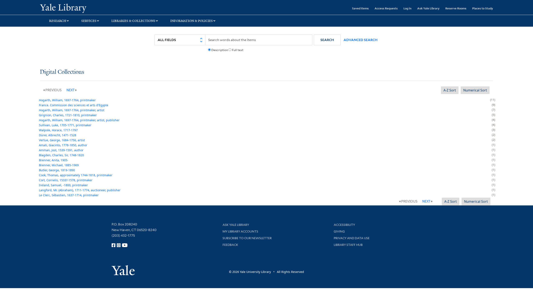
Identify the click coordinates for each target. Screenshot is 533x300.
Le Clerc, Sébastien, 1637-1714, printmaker (69, 195)
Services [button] (88, 21)
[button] (327, 40)
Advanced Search (360, 40)
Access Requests (386, 8)
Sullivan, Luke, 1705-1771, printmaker (65, 125)
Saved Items (360, 8)
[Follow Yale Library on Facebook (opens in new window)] (113, 245)
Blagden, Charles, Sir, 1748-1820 (61, 155)
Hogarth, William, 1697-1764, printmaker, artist (71, 110)
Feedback (230, 244)
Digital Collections (62, 72)
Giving (339, 231)
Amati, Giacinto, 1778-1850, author (63, 145)
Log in (407, 8)
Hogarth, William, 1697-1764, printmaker (67, 100)
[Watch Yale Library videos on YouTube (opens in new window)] (124, 245)
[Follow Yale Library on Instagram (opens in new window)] (119, 245)
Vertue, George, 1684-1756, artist (62, 140)
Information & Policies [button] (191, 21)
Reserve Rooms (455, 8)
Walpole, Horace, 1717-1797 (58, 130)
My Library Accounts (240, 231)
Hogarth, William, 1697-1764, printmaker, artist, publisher (79, 120)
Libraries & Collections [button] (133, 21)
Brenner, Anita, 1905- (53, 160)
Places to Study (482, 8)
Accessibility (344, 224)
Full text (237, 50)
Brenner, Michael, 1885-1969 (59, 165)
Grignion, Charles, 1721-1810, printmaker (68, 115)
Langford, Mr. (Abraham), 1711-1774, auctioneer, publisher (80, 190)
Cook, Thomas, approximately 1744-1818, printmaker (75, 175)
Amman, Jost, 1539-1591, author (61, 150)
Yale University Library (74, 8)
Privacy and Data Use (352, 238)
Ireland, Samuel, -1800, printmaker (63, 185)
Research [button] (57, 21)
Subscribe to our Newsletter (247, 238)
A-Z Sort (449, 90)
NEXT (70, 90)
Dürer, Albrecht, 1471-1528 (57, 135)
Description (219, 50)
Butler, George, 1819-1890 (57, 170)
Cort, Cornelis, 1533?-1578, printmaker (65, 180)
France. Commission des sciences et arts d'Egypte (73, 105)
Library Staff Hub (348, 244)
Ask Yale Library (428, 8)
